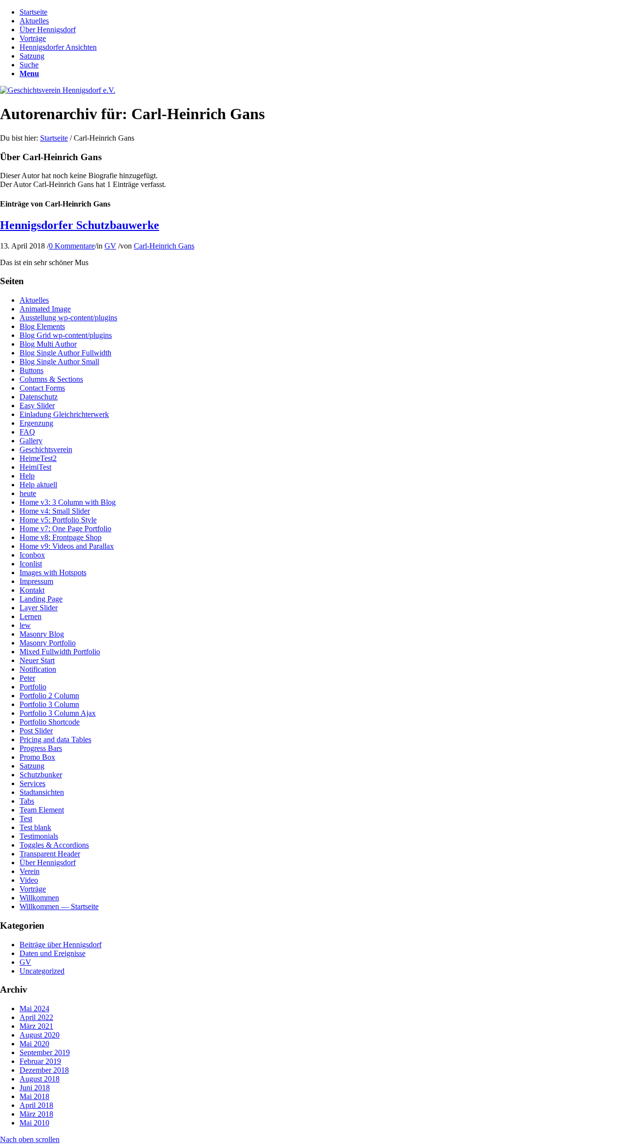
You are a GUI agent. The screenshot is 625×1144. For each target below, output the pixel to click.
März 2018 (36, 1114)
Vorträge (33, 889)
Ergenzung (36, 423)
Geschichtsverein (46, 449)
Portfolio (33, 687)
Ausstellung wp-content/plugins (68, 317)
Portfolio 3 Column (49, 704)
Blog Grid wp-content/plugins (66, 335)
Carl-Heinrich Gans (164, 246)
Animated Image (45, 309)
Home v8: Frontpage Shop (61, 537)
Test (26, 818)
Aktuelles (34, 300)
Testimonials (39, 836)
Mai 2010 (34, 1123)
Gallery (31, 441)
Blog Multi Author (48, 344)
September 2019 (45, 1052)
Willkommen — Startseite (59, 906)
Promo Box (37, 757)
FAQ (27, 432)
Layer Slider (39, 607)
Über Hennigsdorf (48, 862)
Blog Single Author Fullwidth (65, 353)
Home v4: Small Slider (55, 511)
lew (25, 625)
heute (28, 493)
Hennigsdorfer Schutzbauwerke (79, 225)
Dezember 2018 (44, 1070)
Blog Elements (42, 326)
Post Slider (36, 731)
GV (110, 246)
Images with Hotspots (53, 572)
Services (32, 783)
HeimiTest (35, 467)
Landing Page (41, 599)
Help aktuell (38, 484)
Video (29, 880)
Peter (27, 678)
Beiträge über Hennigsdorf (61, 944)
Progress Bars (41, 748)
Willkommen (39, 898)
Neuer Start (37, 660)
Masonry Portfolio (48, 643)
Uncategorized (42, 971)
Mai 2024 (34, 1008)
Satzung (32, 766)
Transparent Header (50, 854)
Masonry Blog (42, 634)
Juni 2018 (35, 1087)
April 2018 (36, 1105)
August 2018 (40, 1079)
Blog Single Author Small (59, 361)
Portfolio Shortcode (50, 722)
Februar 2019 (40, 1061)
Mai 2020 (34, 1044)
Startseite (54, 138)
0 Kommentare (72, 246)
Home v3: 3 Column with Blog (68, 502)
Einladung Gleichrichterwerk (64, 414)
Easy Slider (37, 405)
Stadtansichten (42, 792)
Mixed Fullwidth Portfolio (60, 651)
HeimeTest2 (38, 458)
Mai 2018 (34, 1096)
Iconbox (32, 555)
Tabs (27, 801)
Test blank (35, 827)
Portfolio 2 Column (49, 695)
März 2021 (36, 1026)
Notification (38, 669)
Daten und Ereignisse (52, 953)
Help (27, 476)
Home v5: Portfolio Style (58, 520)
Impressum (36, 581)
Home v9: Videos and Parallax (67, 546)
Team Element (42, 810)
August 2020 (40, 1035)
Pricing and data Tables (55, 739)
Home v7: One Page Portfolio (65, 528)
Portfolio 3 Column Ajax (58, 713)
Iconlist (31, 564)
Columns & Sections (51, 379)
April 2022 (36, 1017)
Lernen (31, 616)
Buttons (31, 370)
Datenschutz (39, 397)
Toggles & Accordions (54, 845)
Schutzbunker (41, 774)
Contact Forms (42, 388)
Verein (30, 871)
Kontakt (32, 590)
